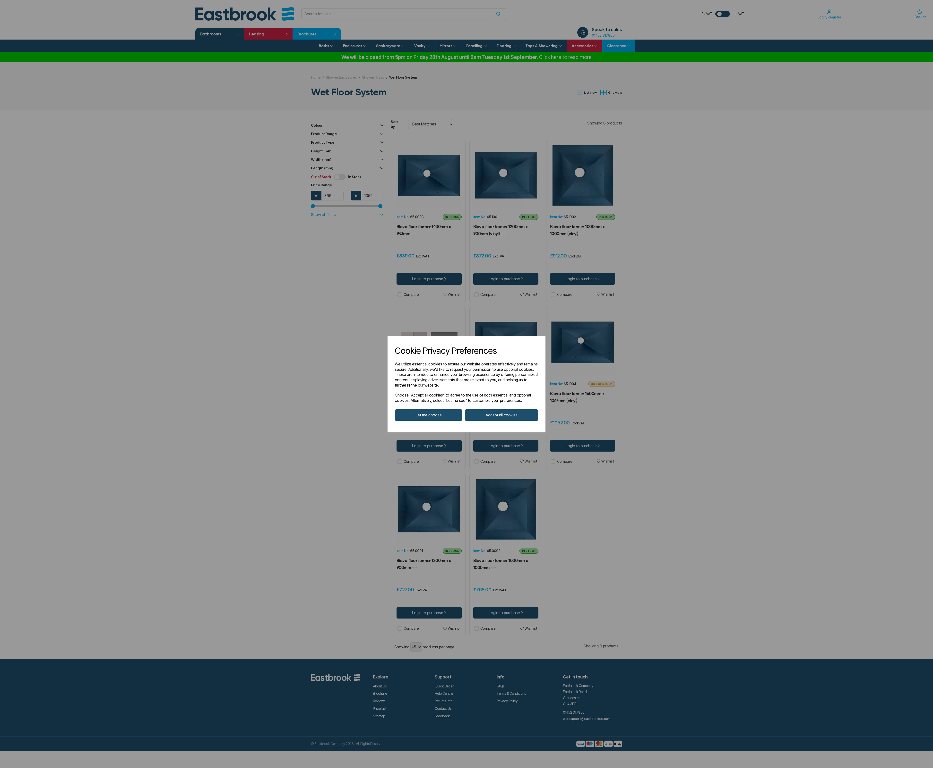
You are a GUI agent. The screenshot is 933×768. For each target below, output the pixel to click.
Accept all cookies (502, 415)
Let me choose (429, 415)
